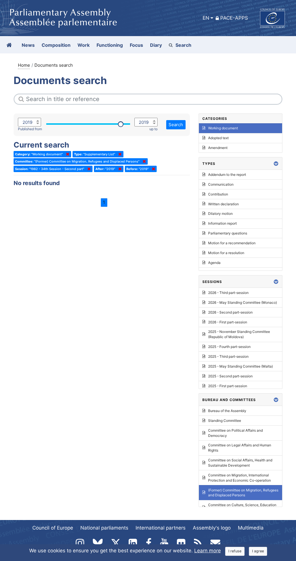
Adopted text (218, 138)
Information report (222, 223)
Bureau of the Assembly (227, 411)
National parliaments (104, 528)
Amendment (217, 148)
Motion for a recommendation (232, 243)
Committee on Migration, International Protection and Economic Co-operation (239, 477)
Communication (221, 184)
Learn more (207, 550)
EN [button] (206, 18)
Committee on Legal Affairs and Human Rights (239, 447)
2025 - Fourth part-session (229, 346)
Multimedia (251, 528)
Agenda (214, 262)
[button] (276, 163)
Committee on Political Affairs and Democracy (235, 433)
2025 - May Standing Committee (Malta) (240, 366)
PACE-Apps (234, 18)
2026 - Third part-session (228, 292)
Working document (223, 128)
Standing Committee (224, 420)
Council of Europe (52, 528)
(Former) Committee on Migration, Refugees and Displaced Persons (243, 492)
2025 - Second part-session (230, 376)
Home (24, 65)
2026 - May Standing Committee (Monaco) (242, 302)
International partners (161, 528)
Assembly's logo (212, 528)
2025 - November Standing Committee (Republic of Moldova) (239, 334)
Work (83, 45)
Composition (56, 45)
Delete (66, 154)
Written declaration (223, 204)
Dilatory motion (220, 213)
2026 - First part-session (227, 322)
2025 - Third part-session (228, 356)
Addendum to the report (227, 174)
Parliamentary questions (227, 233)
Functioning (110, 45)
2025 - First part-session (227, 386)
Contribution (218, 194)
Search (183, 45)
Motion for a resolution (226, 253)
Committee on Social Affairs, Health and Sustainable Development (240, 462)
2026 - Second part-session (230, 312)
